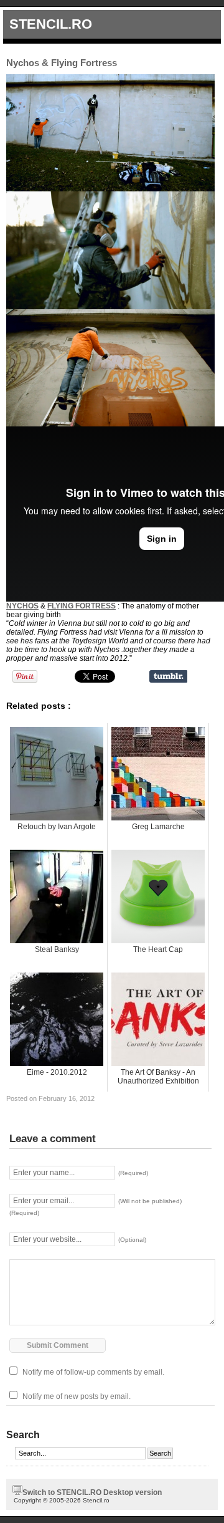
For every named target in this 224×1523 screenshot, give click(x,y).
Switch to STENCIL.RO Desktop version (92, 1492)
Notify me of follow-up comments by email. (93, 1372)
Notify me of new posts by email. (76, 1396)
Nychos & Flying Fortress (61, 62)
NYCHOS (22, 606)
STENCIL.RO (50, 24)
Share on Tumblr (168, 676)
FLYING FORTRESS (81, 606)
